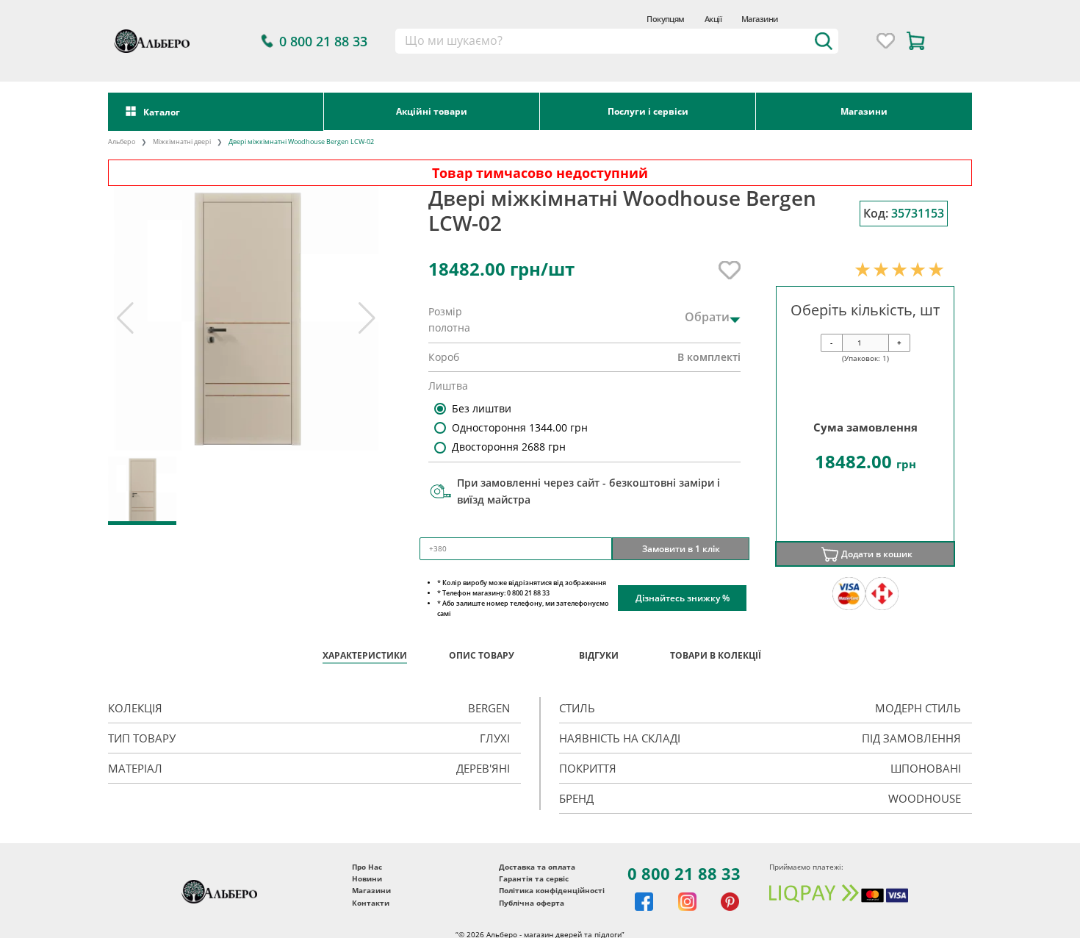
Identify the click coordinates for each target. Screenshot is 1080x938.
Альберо (121, 141)
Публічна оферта (531, 903)
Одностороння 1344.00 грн (520, 427)
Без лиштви (481, 408)
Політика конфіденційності (552, 890)
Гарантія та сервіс (534, 878)
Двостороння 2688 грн (509, 447)
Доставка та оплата (537, 867)
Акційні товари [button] (431, 111)
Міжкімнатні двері (182, 141)
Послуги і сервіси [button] (648, 111)
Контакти (370, 903)
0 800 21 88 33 (684, 873)
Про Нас (367, 867)
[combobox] (617, 41)
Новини (367, 878)
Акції (713, 18)
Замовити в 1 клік (681, 548)
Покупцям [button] (666, 18)
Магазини (759, 18)
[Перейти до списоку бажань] (885, 41)
